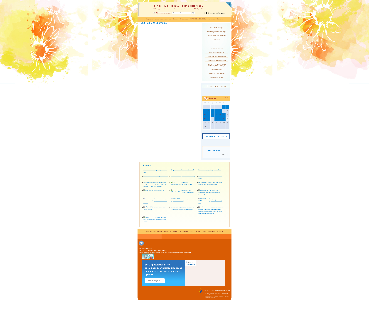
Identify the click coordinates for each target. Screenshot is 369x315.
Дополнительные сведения (217, 36)
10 (205, 115)
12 (212, 115)
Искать (193, 13)
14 (220, 115)
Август (226, 97)
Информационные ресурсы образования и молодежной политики (155, 201)
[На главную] (154, 13)
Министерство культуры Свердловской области (209, 170)
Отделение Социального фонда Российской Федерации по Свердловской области (154, 219)
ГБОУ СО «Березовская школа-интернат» (178, 6)
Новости (175, 19)
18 (208, 119)
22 (223, 119)
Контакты (220, 19)
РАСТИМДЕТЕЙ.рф (159, 190)
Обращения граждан (216, 28)
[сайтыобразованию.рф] (228, 5)
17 (205, 119)
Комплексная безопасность (217, 60)
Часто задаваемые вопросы (217, 56)
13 (216, 115)
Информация (184, 19)
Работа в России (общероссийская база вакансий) (183, 176)
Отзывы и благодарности (217, 74)
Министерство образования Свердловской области (155, 176)
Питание (217, 40)
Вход (223, 154)
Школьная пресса (217, 70)
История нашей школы (216, 52)
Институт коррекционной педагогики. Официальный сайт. (210, 201)
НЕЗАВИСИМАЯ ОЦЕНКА (198, 19)
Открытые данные (217, 48)
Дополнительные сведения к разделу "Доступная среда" (217, 65)
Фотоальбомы (211, 19)
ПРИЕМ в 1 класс (217, 44)
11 (208, 115)
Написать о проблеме (154, 281)
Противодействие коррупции (216, 32)
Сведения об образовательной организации (158, 19)
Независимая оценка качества (216, 136)
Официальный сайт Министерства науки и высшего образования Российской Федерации (209, 192)
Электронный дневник (218, 86)
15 (223, 115)
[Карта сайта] (157, 13)
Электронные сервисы (217, 78)
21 (220, 119)
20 (216, 119)
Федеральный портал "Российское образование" (182, 170)
